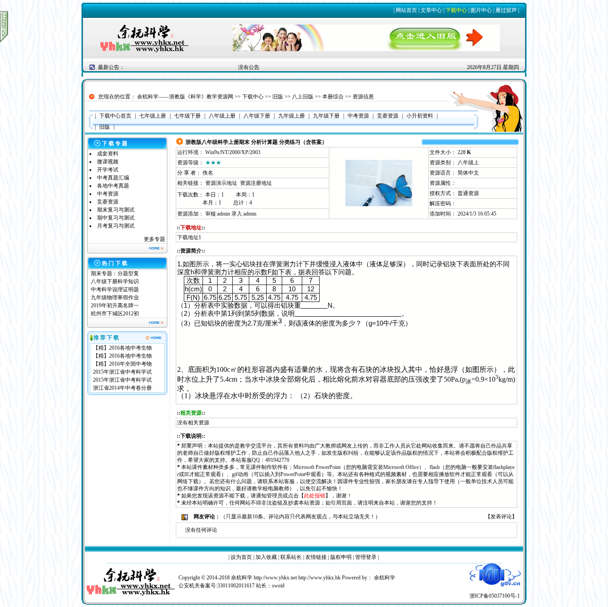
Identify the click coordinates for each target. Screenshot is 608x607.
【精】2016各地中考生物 (122, 348)
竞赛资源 (107, 202)
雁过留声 (506, 10)
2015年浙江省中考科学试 (122, 372)
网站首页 (406, 10)
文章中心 (431, 10)
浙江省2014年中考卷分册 (122, 388)
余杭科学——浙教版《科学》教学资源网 (185, 97)
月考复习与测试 (115, 226)
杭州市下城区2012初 (115, 313)
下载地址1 (189, 237)
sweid (278, 586)
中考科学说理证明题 (115, 289)
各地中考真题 (113, 186)
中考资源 (107, 194)
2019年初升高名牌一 (115, 305)
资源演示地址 (221, 183)
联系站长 (291, 557)
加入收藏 (266, 557)
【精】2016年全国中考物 (122, 364)
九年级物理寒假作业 (115, 297)
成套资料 (107, 154)
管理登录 (366, 557)
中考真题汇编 (113, 178)
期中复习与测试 (115, 218)
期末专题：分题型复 (115, 273)
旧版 (277, 97)
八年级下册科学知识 (115, 281)
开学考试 (107, 170)
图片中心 (481, 10)
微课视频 (107, 162)
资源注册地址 (256, 183)
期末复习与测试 (115, 210)
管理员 (275, 496)
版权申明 (341, 557)
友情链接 (316, 557)
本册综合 (333, 97)
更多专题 (154, 239)
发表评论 (501, 516)
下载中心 (456, 10)
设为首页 (241, 557)
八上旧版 (302, 97)
